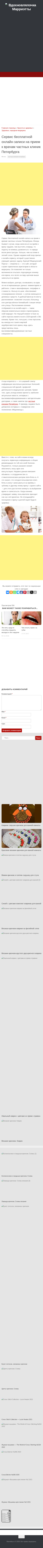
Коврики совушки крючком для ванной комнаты (21, 825)
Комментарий (7, 694)
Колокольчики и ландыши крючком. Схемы (17, 1176)
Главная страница (9, 128)
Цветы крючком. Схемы (10, 1389)
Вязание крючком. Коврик (12, 1141)
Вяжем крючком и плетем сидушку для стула (20, 875)
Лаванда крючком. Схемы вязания (14, 1201)
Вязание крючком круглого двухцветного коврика (21, 953)
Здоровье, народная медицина (14, 130)
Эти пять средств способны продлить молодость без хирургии (10, 630)
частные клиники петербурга (16, 156)
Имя (3, 711)
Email (4, 718)
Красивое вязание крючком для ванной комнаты (21, 850)
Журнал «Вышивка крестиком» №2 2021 (16, 1502)
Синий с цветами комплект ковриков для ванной (21, 904)
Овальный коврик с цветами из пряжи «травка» (21, 1116)
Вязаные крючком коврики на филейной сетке (20, 929)
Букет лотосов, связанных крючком (14, 1364)
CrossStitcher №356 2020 (10, 1475)
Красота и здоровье (25, 128)
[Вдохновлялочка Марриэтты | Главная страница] (21, 7)
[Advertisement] (21, 46)
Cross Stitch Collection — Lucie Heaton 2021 (17, 1419)
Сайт (3, 724)
